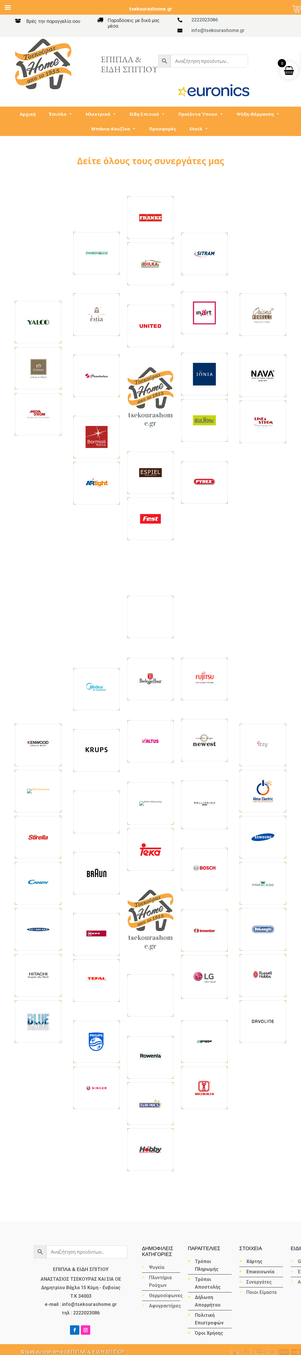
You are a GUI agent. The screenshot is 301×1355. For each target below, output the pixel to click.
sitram (204, 253)
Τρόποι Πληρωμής (206, 1265)
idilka (150, 263)
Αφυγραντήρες (164, 1306)
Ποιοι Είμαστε (261, 1292)
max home (204, 420)
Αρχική (28, 114)
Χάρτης (254, 1261)
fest (150, 518)
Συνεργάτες (259, 1282)
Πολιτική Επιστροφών (209, 1319)
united (151, 325)
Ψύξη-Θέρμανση (255, 114)
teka (150, 849)
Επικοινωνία (260, 1272)
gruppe (204, 1041)
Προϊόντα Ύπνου (197, 114)
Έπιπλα (57, 114)
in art (204, 312)
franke (151, 217)
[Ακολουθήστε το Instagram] (85, 1330)
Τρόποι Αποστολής (208, 1283)
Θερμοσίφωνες (164, 1295)
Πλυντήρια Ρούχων (160, 1281)
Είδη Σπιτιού (144, 114)
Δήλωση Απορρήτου (207, 1301)
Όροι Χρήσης (209, 1333)
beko (38, 791)
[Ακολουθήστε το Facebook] (74, 1330)
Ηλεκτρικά (98, 114)
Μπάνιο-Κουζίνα (110, 129)
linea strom (263, 421)
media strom (38, 414)
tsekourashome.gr (150, 419)
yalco (38, 322)
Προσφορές (162, 129)
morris (204, 1087)
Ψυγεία (156, 1267)
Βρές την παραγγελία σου (53, 21)
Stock (195, 129)
